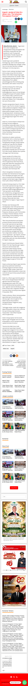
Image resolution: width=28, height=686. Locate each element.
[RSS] (17, 355)
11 (4, 663)
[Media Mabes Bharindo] (14, 1)
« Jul (3, 670)
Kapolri (12, 348)
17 (3, 664)
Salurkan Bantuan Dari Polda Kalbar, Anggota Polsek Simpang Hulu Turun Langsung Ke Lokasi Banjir (12, 629)
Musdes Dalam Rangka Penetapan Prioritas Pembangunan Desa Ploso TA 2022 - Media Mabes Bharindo (13, 617)
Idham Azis (6, 348)
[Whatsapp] (16, 22)
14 (8, 663)
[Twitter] (14, 355)
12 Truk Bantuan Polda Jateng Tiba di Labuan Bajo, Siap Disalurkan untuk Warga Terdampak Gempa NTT (7, 407)
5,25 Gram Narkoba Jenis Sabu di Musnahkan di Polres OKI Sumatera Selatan (7, 362)
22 (9, 664)
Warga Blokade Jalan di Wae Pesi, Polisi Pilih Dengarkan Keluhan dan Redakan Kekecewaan (20, 407)
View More (14, 487)
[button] (24, 682)
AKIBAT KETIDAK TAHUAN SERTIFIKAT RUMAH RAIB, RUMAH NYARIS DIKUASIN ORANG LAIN (20, 364)
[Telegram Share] (21, 19)
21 (8, 664)
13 (7, 663)
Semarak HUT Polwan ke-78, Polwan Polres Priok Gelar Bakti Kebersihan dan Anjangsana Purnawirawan (7, 431)
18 (4, 664)
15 (9, 663)
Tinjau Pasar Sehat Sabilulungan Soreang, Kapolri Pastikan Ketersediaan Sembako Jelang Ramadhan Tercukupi (20, 391)
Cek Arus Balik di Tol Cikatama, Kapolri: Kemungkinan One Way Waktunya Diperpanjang (20, 376)
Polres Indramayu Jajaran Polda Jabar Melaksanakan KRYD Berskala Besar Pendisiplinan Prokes (12, 639)
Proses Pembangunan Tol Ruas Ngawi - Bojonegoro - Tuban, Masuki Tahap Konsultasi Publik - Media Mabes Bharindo (13, 625)
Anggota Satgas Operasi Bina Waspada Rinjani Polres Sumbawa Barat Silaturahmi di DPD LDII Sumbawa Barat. (13, 649)
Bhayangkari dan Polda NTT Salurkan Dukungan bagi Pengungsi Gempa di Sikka (7, 419)
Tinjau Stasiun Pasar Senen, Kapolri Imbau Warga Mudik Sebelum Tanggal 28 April (7, 386)
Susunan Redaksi (15, 683)
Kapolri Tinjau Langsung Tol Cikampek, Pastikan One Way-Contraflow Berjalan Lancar (7, 381)
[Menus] (2, 2)
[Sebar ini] (16, 19)
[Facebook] (11, 355)
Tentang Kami (5, 683)
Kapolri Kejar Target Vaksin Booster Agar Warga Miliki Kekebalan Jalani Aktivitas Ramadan (20, 386)
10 (3, 663)
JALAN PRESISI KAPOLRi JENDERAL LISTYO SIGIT (7, 391)
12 (5, 663)
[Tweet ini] (19, 19)
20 (7, 664)
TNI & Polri (4, 21)
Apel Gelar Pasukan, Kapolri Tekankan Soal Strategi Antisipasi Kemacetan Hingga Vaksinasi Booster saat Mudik (20, 381)
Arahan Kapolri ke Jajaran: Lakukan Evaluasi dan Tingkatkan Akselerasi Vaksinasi (12, 620)
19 (5, 664)
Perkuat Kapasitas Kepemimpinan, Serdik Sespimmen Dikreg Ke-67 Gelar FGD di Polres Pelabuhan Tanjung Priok (20, 419)
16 (11, 663)
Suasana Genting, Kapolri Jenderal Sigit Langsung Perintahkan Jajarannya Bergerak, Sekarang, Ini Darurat (7, 376)
